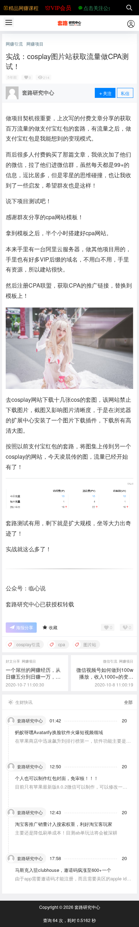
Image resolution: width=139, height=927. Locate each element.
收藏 (53, 627)
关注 (107, 93)
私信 (125, 93)
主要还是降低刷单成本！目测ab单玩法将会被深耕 (66, 832)
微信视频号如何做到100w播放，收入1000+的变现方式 (104, 676)
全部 (128, 702)
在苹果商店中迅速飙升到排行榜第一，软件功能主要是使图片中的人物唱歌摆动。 (73, 743)
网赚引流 (14, 44)
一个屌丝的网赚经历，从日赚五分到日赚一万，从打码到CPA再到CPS (33, 676)
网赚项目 (34, 44)
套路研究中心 (86, 907)
